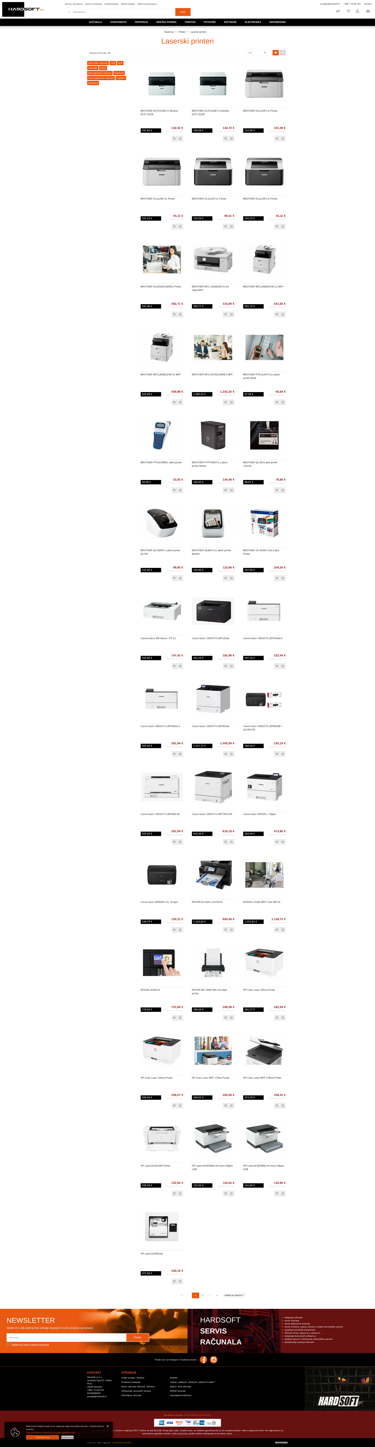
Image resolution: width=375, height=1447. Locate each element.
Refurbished (278, 22)
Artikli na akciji (74, 4)
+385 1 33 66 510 (352, 4)
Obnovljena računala (131, 1395)
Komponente (118, 22)
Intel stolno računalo (98, 63)
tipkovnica (93, 83)
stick (120, 63)
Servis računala (147, 4)
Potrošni (210, 22)
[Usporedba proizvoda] (180, 139)
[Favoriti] (174, 139)
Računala (95, 22)
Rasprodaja (112, 4)
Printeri (190, 22)
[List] (282, 52)
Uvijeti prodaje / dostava (132, 1378)
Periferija (141, 22)
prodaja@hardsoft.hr (330, 4)
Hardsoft (221, 1331)
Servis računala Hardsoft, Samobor (138, 1386)
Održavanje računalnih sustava (136, 1391)
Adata (103, 68)
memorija (92, 68)
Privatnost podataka (130, 1382)
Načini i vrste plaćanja (180, 1386)
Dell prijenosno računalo (99, 73)
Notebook (119, 73)
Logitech (121, 78)
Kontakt (367, 4)
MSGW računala (178, 1391)
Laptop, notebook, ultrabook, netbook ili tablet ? (193, 1382)
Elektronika (253, 22)
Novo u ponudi (93, 4)
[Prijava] (357, 11)
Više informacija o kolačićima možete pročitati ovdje (50, 1432)
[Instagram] (215, 1359)
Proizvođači (128, 4)
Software (230, 22)
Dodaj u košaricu (158, 138)
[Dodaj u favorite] (181, 73)
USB (113, 63)
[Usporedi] (181, 65)
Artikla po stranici (233, 1295)
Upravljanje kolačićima (180, 1395)
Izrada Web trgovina (122, 1442)
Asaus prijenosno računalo (101, 78)
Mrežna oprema (166, 22)
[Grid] (276, 52)
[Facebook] (205, 1359)
